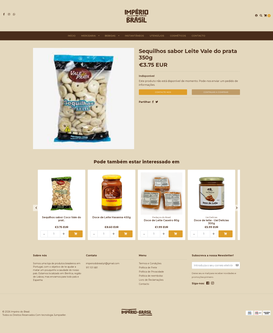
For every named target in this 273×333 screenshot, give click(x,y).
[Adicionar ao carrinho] (76, 233)
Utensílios (157, 35)
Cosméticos (178, 35)
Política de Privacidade (151, 271)
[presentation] (36, 208)
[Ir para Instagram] (9, 14)
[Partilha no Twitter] (156, 101)
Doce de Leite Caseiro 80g (161, 220)
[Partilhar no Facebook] (153, 101)
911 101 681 (92, 267)
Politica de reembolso (151, 275)
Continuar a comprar (215, 92)
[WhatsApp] (14, 14)
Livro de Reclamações (151, 279)
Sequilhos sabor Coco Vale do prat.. (61, 219)
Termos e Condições (150, 263)
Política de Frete (148, 267)
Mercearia (88, 35)
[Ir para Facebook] (4, 14)
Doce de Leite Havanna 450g (111, 217)
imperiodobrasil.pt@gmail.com (102, 263)
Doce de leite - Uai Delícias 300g (211, 222)
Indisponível (147, 75)
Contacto (198, 35)
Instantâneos (134, 35)
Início (72, 35)
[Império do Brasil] (136, 15)
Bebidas (110, 35)
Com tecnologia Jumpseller (50, 315)
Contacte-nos (163, 92)
